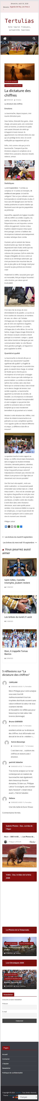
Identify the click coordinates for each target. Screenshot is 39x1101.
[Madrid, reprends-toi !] (19, 971)
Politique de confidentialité (12, 1073)
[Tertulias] (4, 38)
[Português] (15, 1097)
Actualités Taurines (11, 81)
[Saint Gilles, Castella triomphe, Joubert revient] (19, 559)
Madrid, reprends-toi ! (13, 982)
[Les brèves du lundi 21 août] (19, 596)
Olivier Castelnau (20, 986)
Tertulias (19, 21)
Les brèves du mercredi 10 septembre (18, 542)
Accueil (4, 1054)
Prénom (5, 1004)
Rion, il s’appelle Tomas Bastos (16, 652)
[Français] (13, 1097)
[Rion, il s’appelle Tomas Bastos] (19, 631)
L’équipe (5, 1064)
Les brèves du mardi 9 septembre (18, 537)
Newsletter (6, 1068)
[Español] (17, 1097)
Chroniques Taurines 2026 (13, 978)
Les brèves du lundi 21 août (18, 617)
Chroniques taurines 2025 (13, 85)
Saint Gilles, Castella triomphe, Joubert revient (17, 581)
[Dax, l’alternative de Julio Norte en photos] (19, 938)
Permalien (28, 686)
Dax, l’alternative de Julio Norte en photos (18, 948)
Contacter (6, 1059)
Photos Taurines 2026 (26, 943)
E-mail (4, 1012)
